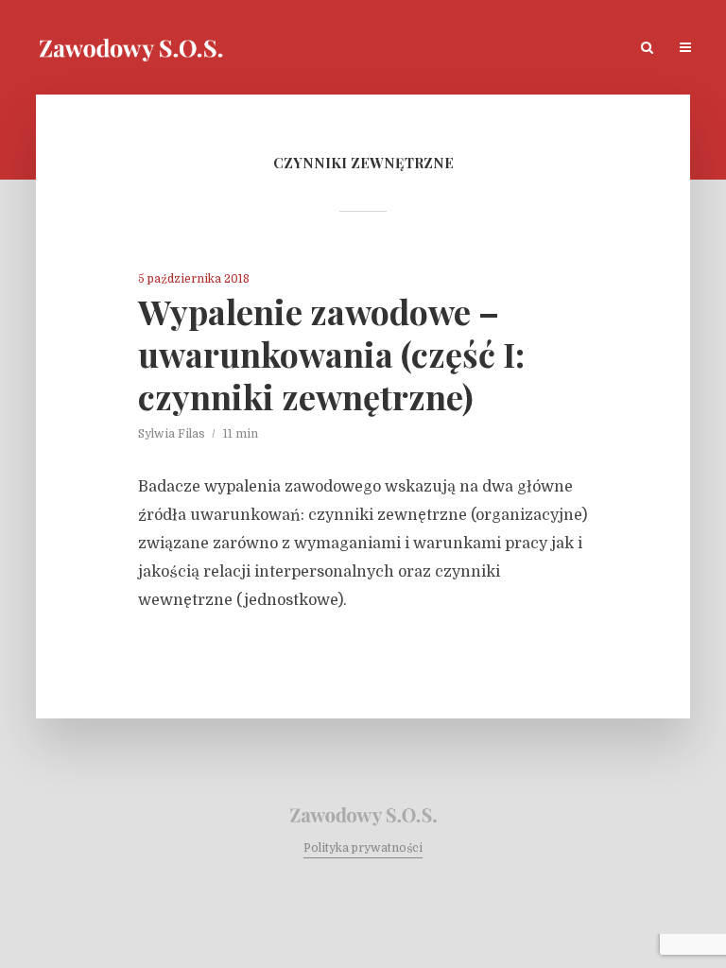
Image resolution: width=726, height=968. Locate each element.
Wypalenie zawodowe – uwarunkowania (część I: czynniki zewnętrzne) (331, 354)
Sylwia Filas (171, 434)
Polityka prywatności (363, 848)
